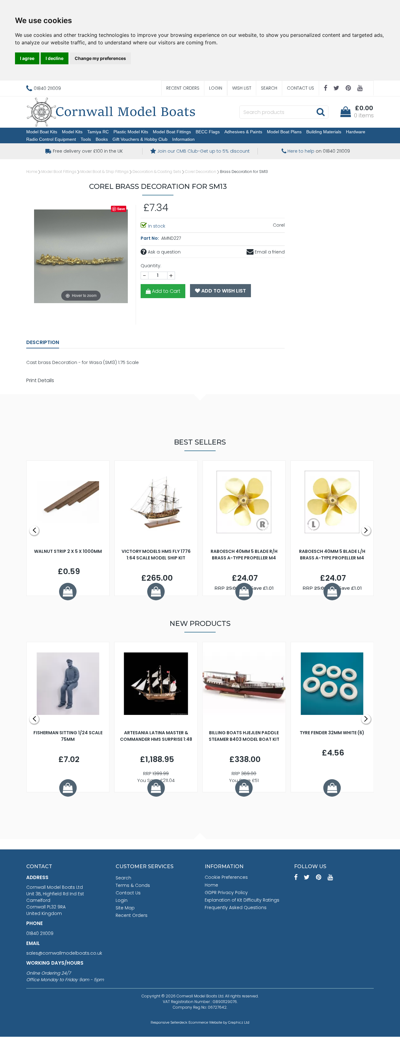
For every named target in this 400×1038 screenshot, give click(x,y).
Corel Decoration (200, 171)
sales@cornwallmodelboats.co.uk (64, 953)
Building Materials (323, 131)
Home (32, 171)
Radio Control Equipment (51, 139)
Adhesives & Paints (243, 131)
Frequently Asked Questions (236, 907)
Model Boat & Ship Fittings (104, 171)
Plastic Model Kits (130, 131)
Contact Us (300, 88)
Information (183, 139)
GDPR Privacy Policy (226, 892)
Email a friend (269, 252)
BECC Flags (208, 131)
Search (269, 88)
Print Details (40, 380)
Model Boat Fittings (172, 131)
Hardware (355, 131)
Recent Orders (182, 88)
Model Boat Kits (41, 131)
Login (215, 88)
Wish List (241, 88)
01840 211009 (39, 933)
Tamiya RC (98, 131)
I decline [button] (54, 58)
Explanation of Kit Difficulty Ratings (242, 900)
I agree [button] (27, 58)
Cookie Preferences (226, 877)
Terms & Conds (133, 885)
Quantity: (151, 266)
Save (121, 208)
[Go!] (320, 112)
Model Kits (72, 131)
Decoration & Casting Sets (156, 171)
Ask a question (164, 252)
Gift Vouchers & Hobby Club (140, 139)
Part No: (150, 238)
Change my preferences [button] (100, 58)
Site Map (125, 908)
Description (42, 342)
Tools (86, 139)
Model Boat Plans (284, 131)
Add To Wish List (223, 290)
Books (102, 139)
